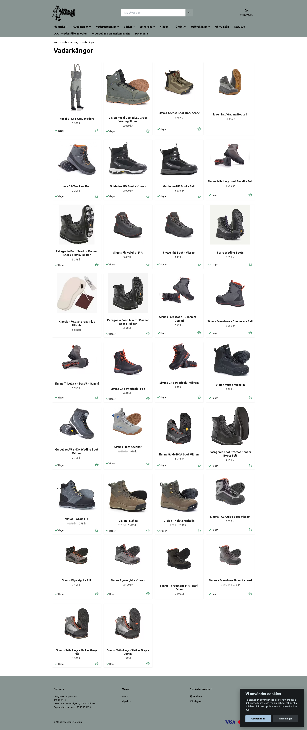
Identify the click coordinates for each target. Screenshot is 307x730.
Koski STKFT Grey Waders (76, 118)
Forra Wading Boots (230, 252)
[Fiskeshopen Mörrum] (63, 12)
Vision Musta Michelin (230, 384)
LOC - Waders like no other (70, 33)
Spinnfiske (146, 26)
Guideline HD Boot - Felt (179, 186)
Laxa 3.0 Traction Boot (77, 186)
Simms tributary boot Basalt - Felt (230, 181)
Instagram (197, 701)
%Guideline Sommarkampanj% (111, 33)
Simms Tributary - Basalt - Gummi (77, 383)
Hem (56, 42)
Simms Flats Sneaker (128, 446)
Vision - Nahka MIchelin (179, 520)
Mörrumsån (222, 26)
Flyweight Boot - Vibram (179, 252)
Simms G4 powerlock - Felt (128, 388)
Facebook (197, 696)
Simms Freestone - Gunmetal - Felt (230, 321)
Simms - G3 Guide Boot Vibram (230, 516)
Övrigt (179, 26)
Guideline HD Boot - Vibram (128, 186)
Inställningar (285, 718)
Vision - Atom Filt (77, 518)
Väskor (128, 26)
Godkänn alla (258, 718)
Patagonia (141, 33)
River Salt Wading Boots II (230, 114)
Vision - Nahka (128, 520)
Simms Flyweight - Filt (128, 252)
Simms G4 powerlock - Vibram (179, 382)
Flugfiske (59, 26)
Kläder (164, 26)
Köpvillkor (127, 701)
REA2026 (239, 26)
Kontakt (126, 696)
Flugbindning (80, 26)
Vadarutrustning (106, 26)
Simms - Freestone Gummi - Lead (230, 580)
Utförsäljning (199, 26)
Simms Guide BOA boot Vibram (179, 454)
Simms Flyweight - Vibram (128, 580)
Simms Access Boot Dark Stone (179, 113)
